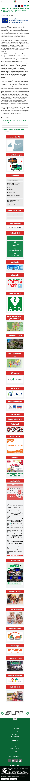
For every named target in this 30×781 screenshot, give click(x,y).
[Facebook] (9, 762)
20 (14, 494)
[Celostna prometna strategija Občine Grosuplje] (14, 713)
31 (7, 498)
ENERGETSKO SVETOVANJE (15, 675)
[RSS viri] (20, 762)
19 (12, 494)
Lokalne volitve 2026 (15, 137)
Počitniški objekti (15, 687)
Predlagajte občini (15, 233)
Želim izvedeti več (5, 779)
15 (19, 492)
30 (22, 496)
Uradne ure (15, 740)
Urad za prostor (11, 192)
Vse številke (14, 587)
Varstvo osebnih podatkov (13, 204)
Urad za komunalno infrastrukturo (12, 188)
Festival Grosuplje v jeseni (15, 658)
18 (10, 494)
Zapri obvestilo (13, 779)
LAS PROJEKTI (15, 388)
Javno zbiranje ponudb (12, 215)
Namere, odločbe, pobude (13, 218)
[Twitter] (13, 762)
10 (18, 475)
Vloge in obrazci (15, 175)
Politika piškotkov (15, 776)
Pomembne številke (15, 414)
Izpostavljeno (15, 457)
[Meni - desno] (28, 1)
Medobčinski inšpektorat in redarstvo (13, 196)
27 (7, 488)
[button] (2, 713)
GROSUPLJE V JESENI (15, 437)
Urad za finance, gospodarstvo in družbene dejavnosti (14, 184)
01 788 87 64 (15, 734)
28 (17, 496)
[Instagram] (16, 762)
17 (7, 494)
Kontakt (15, 725)
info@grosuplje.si (16, 736)
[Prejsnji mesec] (7, 484)
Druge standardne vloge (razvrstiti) (13, 201)
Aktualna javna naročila (15, 223)
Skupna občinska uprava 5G (15, 419)
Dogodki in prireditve (15, 481)
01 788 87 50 (15, 732)
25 (10, 496)
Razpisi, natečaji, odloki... (14, 210)
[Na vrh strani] (15, 719)
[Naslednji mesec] (22, 484)
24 (7, 496)
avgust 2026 (15, 484)
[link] (16, 6)
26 (12, 496)
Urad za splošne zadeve (12, 180)
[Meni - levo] (1, 1)
